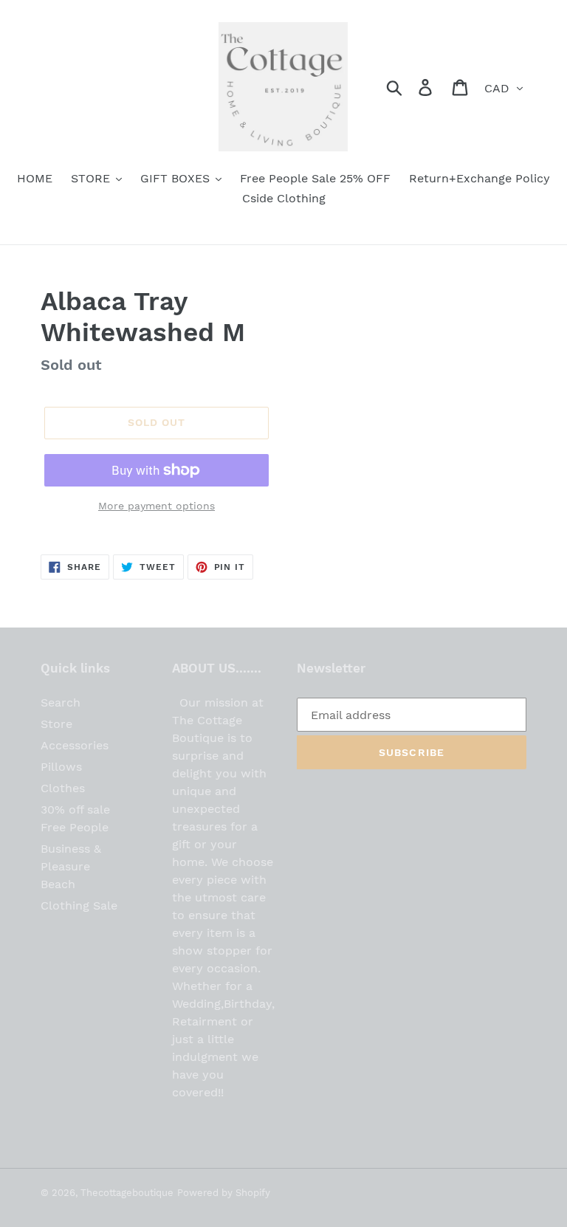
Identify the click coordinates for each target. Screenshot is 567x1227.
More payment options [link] (156, 506)
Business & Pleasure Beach (71, 866)
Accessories (75, 745)
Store (56, 724)
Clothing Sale (79, 905)
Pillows (61, 767)
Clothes (63, 788)
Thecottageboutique (126, 1192)
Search (60, 702)
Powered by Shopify (223, 1192)
